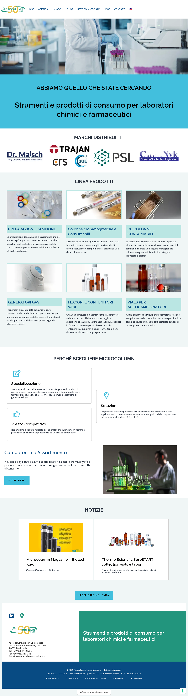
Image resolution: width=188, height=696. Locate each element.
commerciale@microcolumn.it (30, 656)
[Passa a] (130, 9)
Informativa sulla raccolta (94, 692)
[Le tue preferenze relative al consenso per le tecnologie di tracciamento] (183, 691)
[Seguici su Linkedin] (12, 616)
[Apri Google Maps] (22, 616)
